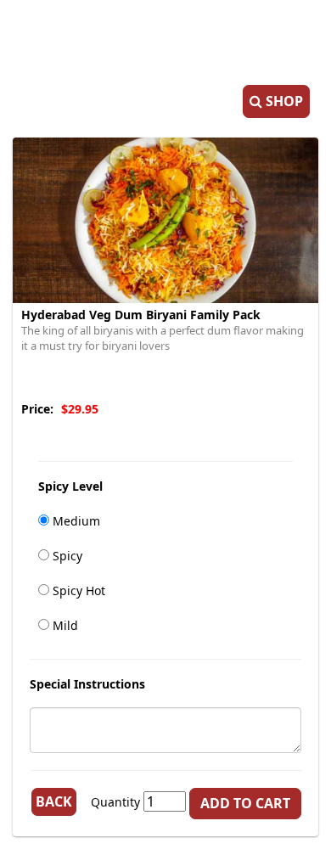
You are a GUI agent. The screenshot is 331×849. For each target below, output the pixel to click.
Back (54, 801)
